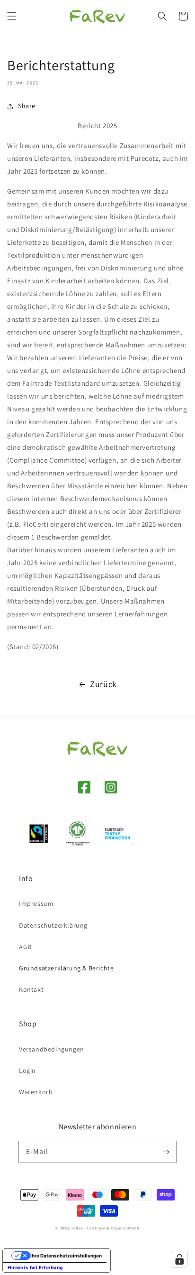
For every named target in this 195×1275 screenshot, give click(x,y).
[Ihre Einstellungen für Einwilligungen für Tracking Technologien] (179, 1259)
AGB (25, 946)
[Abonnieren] (165, 1151)
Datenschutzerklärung (53, 925)
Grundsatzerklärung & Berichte (66, 968)
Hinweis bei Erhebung (35, 1267)
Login (27, 1070)
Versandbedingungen (51, 1049)
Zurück (103, 684)
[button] (11, 16)
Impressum (36, 903)
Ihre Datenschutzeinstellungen (66, 1255)
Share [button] (26, 106)
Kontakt (31, 989)
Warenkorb (36, 1092)
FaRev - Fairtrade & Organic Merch (105, 1227)
